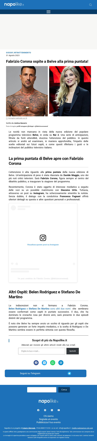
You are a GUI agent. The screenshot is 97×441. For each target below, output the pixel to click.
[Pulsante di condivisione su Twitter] (44, 362)
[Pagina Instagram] (45, 410)
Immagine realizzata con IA (17, 118)
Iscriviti (72, 351)
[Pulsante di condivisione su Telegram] (60, 362)
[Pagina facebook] (38, 410)
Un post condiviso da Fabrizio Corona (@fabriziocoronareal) (43, 278)
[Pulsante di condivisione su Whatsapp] (52, 362)
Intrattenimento (22, 53)
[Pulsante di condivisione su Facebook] (36, 362)
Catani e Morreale (29, 428)
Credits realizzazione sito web (82, 428)
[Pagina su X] (52, 410)
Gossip (9, 53)
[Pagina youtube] (59, 410)
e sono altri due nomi (39, 308)
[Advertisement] (48, 31)
